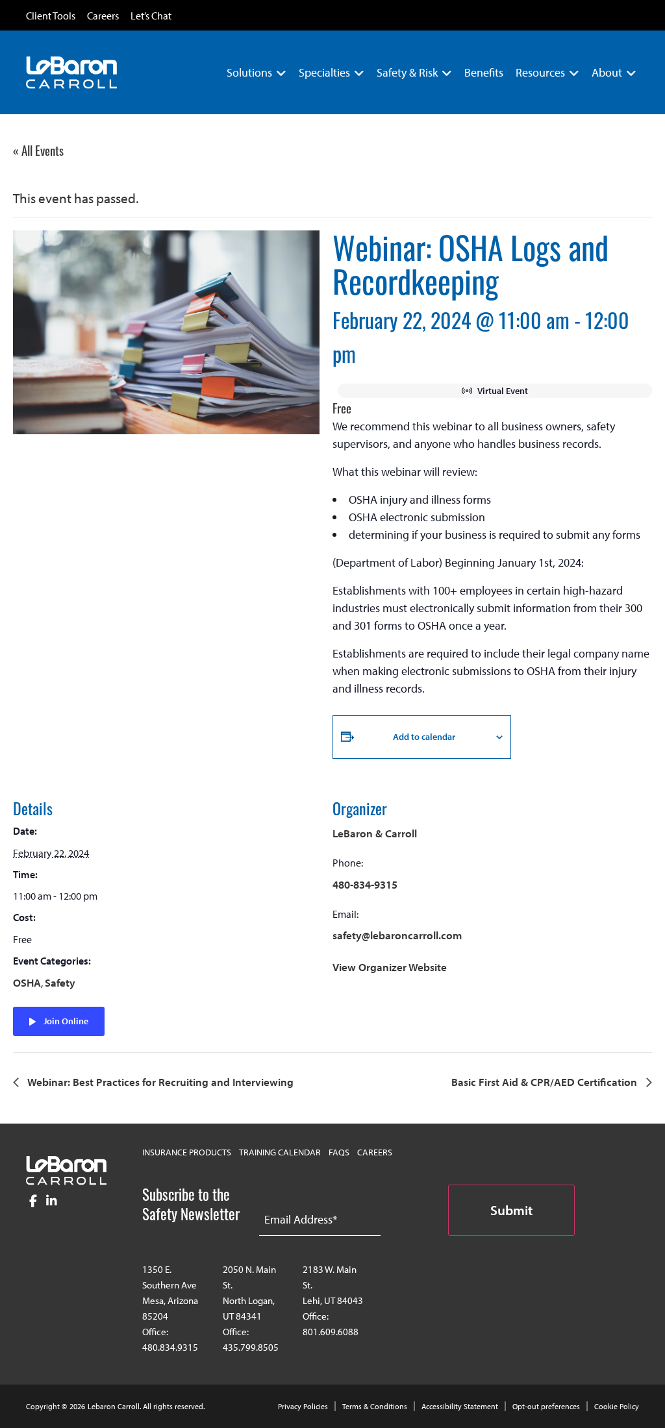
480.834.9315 (170, 1347)
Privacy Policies (303, 1406)
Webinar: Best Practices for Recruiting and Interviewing (159, 1082)
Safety (60, 982)
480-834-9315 (364, 884)
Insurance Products (186, 1152)
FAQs (339, 1152)
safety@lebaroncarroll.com (397, 935)
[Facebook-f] (33, 1201)
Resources (540, 72)
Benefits (483, 72)
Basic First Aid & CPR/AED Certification (545, 1082)
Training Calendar (280, 1152)
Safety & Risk (407, 72)
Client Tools (50, 16)
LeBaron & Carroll (374, 833)
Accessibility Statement (459, 1406)
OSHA (27, 982)
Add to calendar (424, 737)
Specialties (324, 72)
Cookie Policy (616, 1406)
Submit (511, 1209)
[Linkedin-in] (51, 1201)
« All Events (38, 150)
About (607, 72)
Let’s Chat (151, 16)
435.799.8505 (251, 1347)
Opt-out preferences (546, 1406)
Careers (103, 16)
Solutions (249, 72)
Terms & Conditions (374, 1406)
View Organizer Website (389, 967)
